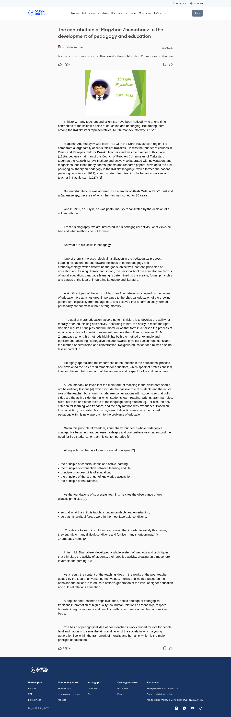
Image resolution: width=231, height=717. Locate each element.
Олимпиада (93, 688)
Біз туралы (122, 688)
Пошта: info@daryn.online (160, 694)
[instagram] (176, 708)
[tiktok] (201, 708)
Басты (62, 56)
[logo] (36, 13)
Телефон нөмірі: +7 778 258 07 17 (163, 688)
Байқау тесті (34, 700)
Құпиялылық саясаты (68, 694)
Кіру (197, 13)
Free (90, 694)
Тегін (133, 13)
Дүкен (105, 13)
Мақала (62, 700)
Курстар (75, 13)
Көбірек (158, 13)
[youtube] (193, 708)
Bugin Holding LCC (38, 708)
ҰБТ (30, 694)
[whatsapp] (184, 708)
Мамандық (145, 13)
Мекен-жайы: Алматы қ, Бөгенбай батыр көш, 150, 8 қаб (175, 700)
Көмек (120, 694)
